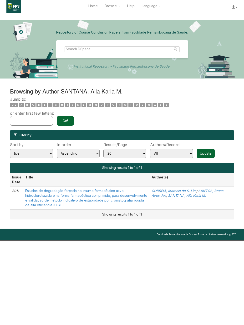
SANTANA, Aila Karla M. (187, 195)
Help (131, 6)
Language (150, 6)
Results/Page (115, 144)
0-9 (13, 104)
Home (93, 6)
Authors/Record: (165, 144)
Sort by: (17, 144)
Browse (111, 6)
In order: (64, 144)
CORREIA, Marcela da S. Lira (174, 191)
